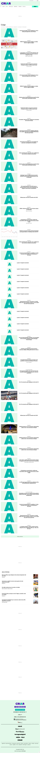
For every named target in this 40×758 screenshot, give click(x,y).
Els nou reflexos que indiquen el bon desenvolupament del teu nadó (14, 575)
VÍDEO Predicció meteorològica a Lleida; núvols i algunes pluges (29, 42)
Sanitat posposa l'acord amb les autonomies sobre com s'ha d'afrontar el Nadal (29, 427)
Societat (29, 40)
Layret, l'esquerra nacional (23, 262)
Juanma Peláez (29, 66)
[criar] (20, 740)
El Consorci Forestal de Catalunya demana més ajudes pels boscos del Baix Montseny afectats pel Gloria (28, 131)
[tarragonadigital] (20, 734)
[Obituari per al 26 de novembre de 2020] (9, 199)
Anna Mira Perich (29, 223)
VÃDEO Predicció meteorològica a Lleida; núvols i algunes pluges (29, 87)
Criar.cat (3, 577)
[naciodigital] (20, 726)
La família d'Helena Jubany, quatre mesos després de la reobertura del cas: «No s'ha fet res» (29, 527)
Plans (3, 6)
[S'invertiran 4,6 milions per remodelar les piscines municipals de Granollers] (9, 144)
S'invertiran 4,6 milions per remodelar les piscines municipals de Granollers (29, 142)
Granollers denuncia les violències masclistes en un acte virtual (29, 120)
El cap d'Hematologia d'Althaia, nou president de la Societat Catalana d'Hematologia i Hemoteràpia (29, 338)
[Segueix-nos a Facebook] (15, 707)
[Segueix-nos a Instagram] (19, 707)
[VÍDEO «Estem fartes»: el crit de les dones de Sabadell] (9, 210)
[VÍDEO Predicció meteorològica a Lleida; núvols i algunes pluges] (9, 43)
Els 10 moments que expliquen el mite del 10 (29, 382)
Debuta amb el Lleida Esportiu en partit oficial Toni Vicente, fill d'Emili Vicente (29, 98)
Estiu (7, 6)
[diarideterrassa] (20, 732)
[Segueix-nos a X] (17, 707)
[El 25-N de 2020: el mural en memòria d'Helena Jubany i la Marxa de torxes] (9, 66)
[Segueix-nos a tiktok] (25, 707)
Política (29, 29)
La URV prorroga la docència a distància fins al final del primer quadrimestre (29, 483)
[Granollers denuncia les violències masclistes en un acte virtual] (9, 121)
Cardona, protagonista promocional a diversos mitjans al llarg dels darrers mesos (28, 349)
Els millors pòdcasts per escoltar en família (11, 587)
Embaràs (15, 6)
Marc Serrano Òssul (29, 56)
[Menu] (1, 6)
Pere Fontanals (29, 362)
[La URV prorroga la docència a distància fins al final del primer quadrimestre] (9, 484)
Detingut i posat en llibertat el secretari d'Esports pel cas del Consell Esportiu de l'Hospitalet (29, 176)
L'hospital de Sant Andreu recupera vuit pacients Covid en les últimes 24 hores (29, 360)
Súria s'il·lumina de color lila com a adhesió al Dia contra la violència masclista (29, 153)
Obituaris (29, 196)
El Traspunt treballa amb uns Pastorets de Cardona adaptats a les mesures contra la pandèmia (29, 371)
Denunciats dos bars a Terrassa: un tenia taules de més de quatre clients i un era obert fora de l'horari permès (29, 302)
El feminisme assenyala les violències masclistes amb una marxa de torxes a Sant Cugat (29, 220)
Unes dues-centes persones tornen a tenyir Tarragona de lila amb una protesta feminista (29, 460)
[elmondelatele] (20, 737)
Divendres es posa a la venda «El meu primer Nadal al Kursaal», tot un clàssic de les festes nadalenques (29, 494)
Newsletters (32, 0)
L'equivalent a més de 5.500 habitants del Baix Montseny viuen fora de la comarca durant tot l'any (29, 53)
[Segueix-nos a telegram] (21, 707)
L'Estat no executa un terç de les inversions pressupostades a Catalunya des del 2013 (29, 231)
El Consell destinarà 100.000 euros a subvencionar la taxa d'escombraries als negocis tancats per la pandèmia (29, 187)
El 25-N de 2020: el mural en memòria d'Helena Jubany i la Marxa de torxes (29, 64)
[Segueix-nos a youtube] (23, 707)
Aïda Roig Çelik (4, 602)
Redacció (3, 583)
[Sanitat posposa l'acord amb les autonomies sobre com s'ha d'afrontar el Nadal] (9, 428)
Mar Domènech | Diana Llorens (7, 588)
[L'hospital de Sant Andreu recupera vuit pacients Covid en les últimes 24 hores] (9, 362)
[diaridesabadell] (20, 729)
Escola (24, 6)
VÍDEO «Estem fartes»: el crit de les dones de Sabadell (29, 209)
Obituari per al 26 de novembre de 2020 (29, 197)
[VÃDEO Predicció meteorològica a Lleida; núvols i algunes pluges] (9, 88)
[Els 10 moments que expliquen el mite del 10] (9, 384)
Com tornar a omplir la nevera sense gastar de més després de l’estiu (12, 582)
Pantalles (11, 6)
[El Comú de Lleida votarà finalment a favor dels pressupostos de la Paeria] (9, 32)
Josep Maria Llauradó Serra (29, 462)
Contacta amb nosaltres (20, 709)
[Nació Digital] (5, 2)
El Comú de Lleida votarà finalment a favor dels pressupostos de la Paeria (29, 31)
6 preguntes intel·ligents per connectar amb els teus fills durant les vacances (13, 600)
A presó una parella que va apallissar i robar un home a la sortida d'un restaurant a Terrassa (28, 254)
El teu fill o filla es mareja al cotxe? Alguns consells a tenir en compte (14, 594)
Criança (20, 6)
